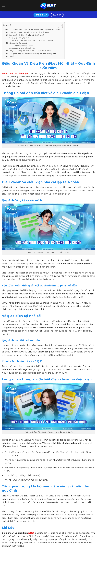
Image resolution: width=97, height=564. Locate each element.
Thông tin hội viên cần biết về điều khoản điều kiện (28, 32)
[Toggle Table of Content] (59, 26)
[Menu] (3, 6)
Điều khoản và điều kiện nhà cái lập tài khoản (27, 35)
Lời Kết (11, 56)
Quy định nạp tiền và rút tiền (22, 45)
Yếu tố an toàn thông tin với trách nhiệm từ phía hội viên (32, 40)
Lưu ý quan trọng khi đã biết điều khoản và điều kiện (30, 51)
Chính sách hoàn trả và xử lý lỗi (23, 48)
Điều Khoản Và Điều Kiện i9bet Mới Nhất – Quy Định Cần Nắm (33, 29)
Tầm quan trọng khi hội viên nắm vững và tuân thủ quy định (32, 53)
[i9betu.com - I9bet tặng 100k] (48, 5)
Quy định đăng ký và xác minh (23, 38)
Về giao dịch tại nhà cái (18, 43)
